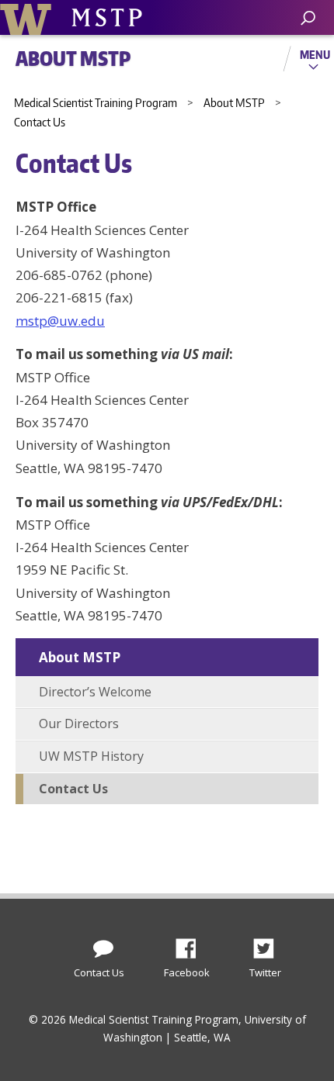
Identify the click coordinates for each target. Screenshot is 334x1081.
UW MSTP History (91, 756)
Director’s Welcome (95, 691)
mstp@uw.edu (60, 321)
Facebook (192, 944)
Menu (315, 54)
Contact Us (73, 788)
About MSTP (79, 657)
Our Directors (79, 723)
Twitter (269, 944)
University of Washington (28, 17)
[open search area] (308, 18)
